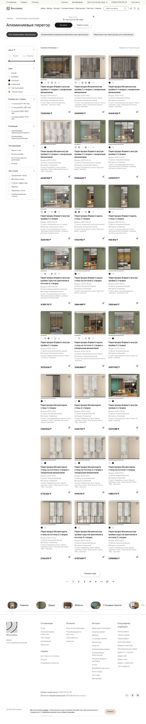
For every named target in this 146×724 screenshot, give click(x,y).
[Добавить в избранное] (69, 58)
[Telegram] (132, 695)
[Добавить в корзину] (69, 111)
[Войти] (138, 8)
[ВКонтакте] (127, 695)
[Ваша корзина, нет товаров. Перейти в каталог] (131, 8)
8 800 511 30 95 (65, 692)
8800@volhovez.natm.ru (76, 696)
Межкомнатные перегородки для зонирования (113, 34)
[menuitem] (43, 8)
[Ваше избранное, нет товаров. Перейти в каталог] (134, 8)
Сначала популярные (49, 48)
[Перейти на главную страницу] (14, 8)
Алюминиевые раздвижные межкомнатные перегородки (64, 34)
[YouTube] (138, 695)
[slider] (9, 61)
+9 (59, 83)
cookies (45, 710)
